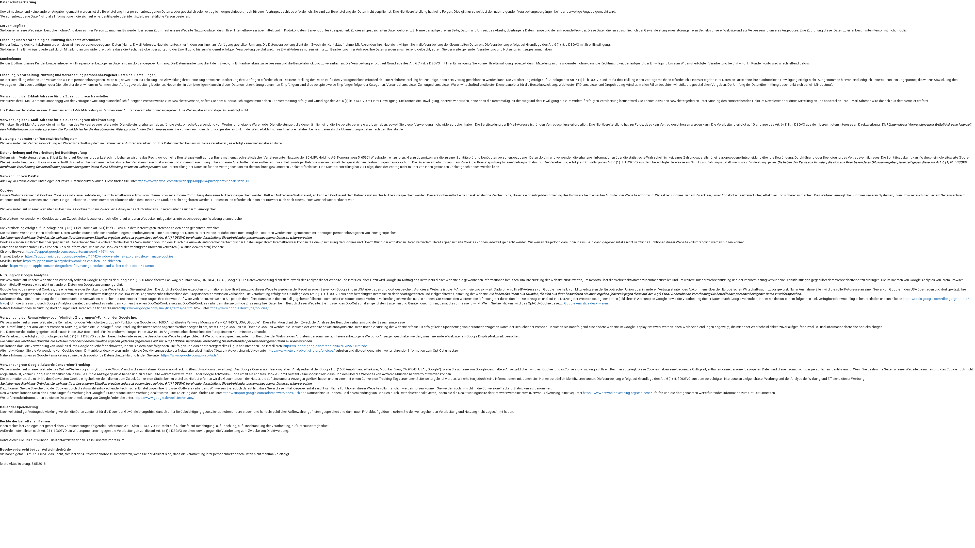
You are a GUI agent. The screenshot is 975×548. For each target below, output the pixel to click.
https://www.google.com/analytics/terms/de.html (156, 308)
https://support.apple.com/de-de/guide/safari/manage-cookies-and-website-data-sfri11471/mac (82, 266)
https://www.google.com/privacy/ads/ (189, 355)
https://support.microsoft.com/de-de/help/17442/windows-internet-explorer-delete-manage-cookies (99, 256)
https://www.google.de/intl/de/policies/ (239, 308)
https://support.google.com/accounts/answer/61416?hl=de (70, 251)
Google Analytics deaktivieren (586, 303)
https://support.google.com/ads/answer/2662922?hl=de (264, 393)
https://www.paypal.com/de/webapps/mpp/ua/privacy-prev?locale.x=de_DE (194, 181)
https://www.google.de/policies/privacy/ (164, 398)
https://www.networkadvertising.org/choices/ (301, 350)
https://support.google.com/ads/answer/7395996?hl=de (325, 346)
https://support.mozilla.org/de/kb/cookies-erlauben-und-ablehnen (72, 261)
